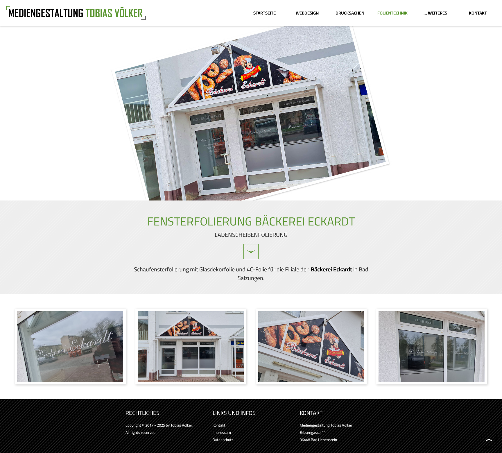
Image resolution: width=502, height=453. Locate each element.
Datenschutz (223, 439)
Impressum (222, 432)
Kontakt (219, 425)
